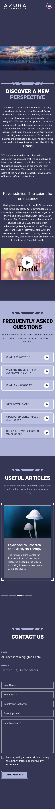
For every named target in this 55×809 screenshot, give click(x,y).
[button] (4, 595)
